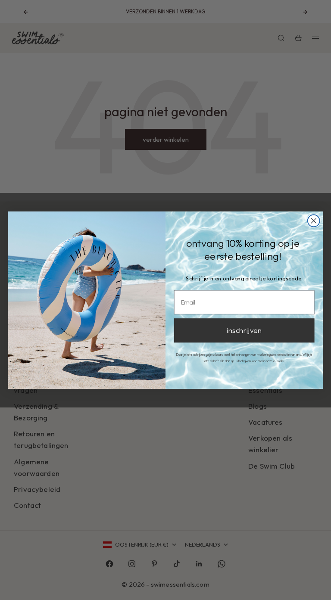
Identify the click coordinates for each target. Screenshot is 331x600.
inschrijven (244, 330)
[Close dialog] (314, 221)
